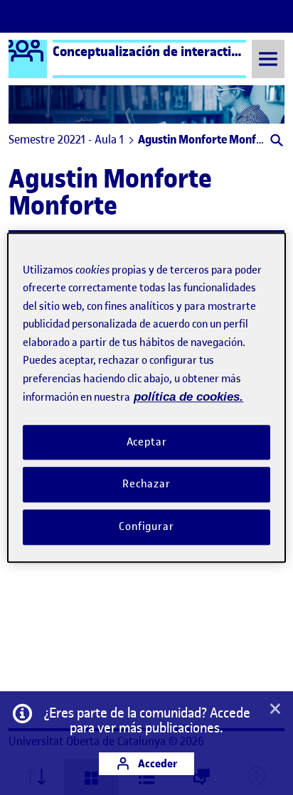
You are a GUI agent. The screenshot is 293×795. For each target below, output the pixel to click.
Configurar (146, 526)
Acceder (156, 763)
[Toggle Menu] (268, 58)
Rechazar (146, 484)
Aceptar (147, 442)
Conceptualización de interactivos (152, 51)
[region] (146, 397)
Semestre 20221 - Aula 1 (66, 139)
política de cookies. (188, 397)
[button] (275, 142)
